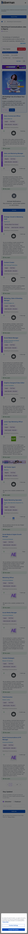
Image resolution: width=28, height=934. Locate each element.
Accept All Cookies (13, 929)
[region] (14, 923)
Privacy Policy (5, 922)
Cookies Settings (13, 925)
